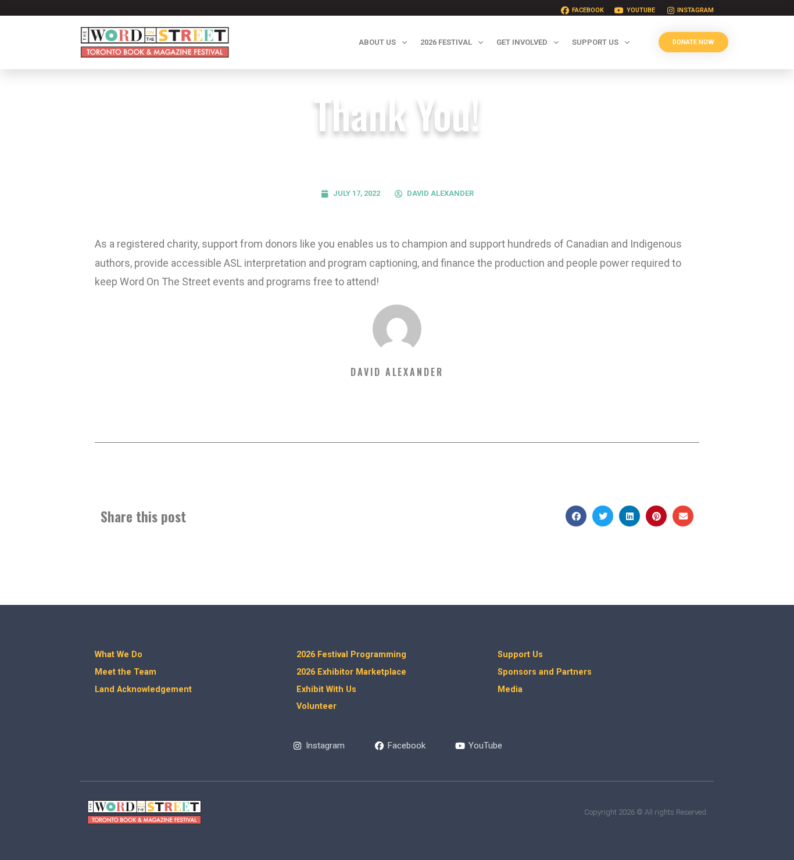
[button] (576, 516)
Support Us (595, 42)
